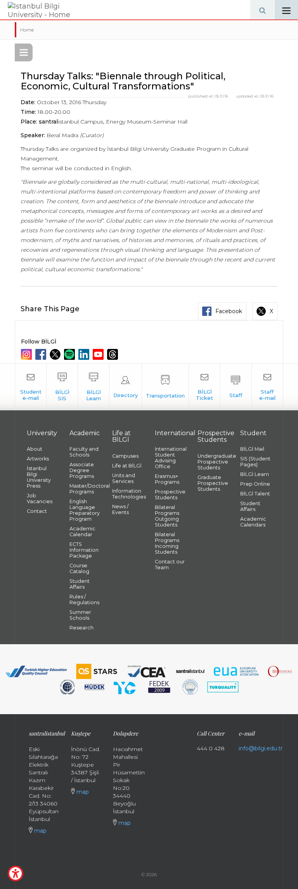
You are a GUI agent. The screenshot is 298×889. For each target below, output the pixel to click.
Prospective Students (170, 494)
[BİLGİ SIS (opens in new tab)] (62, 387)
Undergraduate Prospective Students (213, 462)
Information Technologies (127, 494)
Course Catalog (79, 568)
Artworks (38, 459)
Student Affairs (79, 584)
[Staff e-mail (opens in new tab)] (267, 387)
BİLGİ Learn (254, 474)
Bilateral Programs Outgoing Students (167, 516)
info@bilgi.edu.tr (260, 748)
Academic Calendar (82, 531)
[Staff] (235, 387)
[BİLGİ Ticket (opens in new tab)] (204, 387)
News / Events (120, 509)
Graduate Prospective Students (213, 483)
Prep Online (255, 484)
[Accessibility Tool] (15, 873)
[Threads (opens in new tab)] (113, 354)
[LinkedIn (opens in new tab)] (84, 354)
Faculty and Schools (84, 452)
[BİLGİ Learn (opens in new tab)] (93, 387)
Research (81, 628)
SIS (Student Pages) (255, 461)
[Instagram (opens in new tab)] (27, 354)
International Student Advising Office (170, 457)
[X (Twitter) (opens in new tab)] (56, 354)
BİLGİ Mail (252, 449)
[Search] (262, 9)
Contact (37, 511)
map (40, 830)
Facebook (228, 311)
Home (27, 30)
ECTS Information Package (84, 550)
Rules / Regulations (84, 599)
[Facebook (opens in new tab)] (41, 354)
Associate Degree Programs (81, 470)
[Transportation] (165, 387)
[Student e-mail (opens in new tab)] (30, 387)
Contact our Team (170, 564)
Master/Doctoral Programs (84, 489)
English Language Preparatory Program (84, 510)
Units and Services (123, 478)
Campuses (125, 456)
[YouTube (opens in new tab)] (99, 354)
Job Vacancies (39, 498)
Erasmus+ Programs (167, 479)
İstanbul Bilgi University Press (39, 477)
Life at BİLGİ (127, 466)
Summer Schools (80, 615)
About (34, 449)
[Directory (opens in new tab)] (125, 387)
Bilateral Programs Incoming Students (167, 543)
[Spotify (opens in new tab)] (70, 354)
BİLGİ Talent (255, 494)
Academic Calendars (253, 522)
